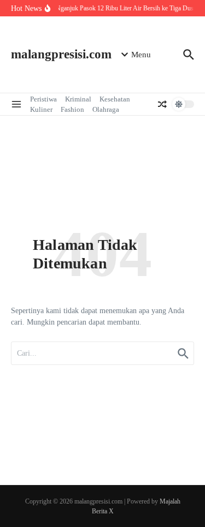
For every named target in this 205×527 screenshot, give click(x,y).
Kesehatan (114, 99)
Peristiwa (43, 99)
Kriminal (78, 99)
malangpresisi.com (61, 54)
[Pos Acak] (162, 104)
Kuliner (41, 109)
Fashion (72, 109)
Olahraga (105, 109)
